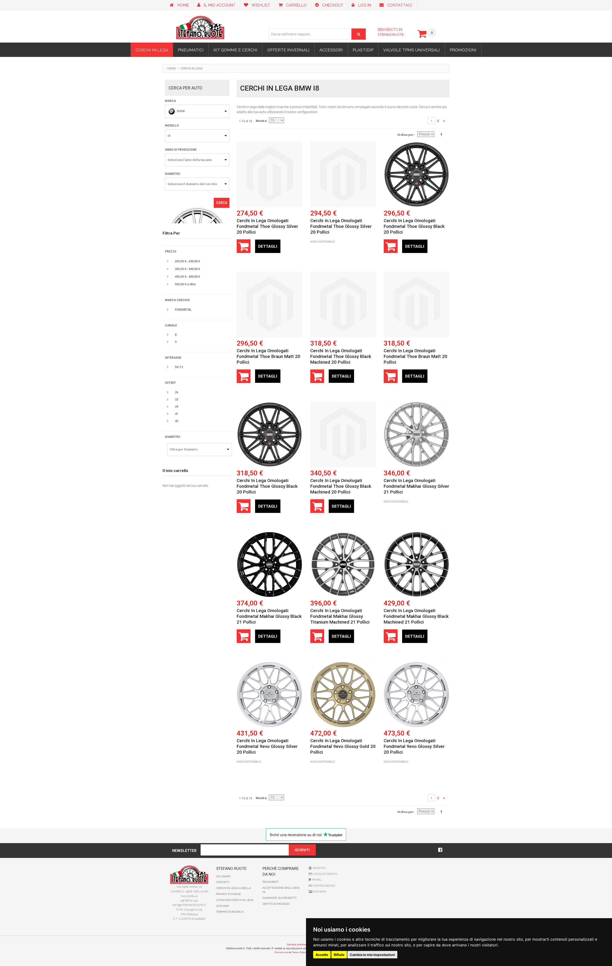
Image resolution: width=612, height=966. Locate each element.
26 (176, 392)
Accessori (331, 50)
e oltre (185, 284)
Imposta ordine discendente (442, 134)
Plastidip (363, 50)
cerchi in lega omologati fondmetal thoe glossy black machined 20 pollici (340, 356)
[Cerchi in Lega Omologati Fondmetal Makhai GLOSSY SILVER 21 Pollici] (416, 434)
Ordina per (405, 135)
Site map (222, 906)
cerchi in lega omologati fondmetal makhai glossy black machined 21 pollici (416, 616)
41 (176, 414)
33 (176, 399)
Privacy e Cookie (228, 894)
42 (176, 421)
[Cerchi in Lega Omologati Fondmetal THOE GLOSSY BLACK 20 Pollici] (416, 174)
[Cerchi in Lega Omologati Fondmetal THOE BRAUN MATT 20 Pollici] (269, 304)
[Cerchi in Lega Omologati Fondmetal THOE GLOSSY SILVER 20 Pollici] (269, 174)
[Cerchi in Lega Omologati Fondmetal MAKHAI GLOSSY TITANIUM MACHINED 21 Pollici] (343, 564)
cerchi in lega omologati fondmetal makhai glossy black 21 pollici (269, 616)
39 (176, 406)
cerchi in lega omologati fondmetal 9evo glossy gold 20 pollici (343, 746)
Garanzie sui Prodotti (279, 898)
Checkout (332, 5)
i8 (169, 135)
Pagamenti (270, 882)
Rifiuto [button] (339, 955)
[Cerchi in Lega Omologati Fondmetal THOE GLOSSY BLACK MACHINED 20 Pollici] (343, 304)
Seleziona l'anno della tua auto (190, 160)
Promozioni (463, 50)
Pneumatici (191, 50)
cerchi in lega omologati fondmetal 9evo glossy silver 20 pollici (267, 746)
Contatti (222, 882)
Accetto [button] (322, 955)
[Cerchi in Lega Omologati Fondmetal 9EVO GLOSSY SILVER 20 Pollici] (269, 694)
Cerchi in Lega (152, 50)
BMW (181, 111)
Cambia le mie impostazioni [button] (372, 955)
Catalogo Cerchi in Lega (234, 900)
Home (183, 5)
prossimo (444, 120)
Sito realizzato (281, 952)
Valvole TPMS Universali (411, 50)
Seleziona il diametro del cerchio (192, 184)
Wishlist (260, 5)
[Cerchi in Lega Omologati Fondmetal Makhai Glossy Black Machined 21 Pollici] (416, 564)
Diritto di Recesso (276, 904)
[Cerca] (358, 34)
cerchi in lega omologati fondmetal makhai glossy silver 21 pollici (416, 486)
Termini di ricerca (230, 911)
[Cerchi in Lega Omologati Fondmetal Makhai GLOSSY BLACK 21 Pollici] (269, 564)
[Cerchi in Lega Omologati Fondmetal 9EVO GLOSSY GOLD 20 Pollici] (343, 694)
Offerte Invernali (288, 50)
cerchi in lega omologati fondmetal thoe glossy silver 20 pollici (267, 226)
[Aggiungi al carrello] (244, 246)
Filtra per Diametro (184, 449)
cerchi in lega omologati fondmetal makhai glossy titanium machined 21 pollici (340, 616)
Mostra (261, 121)
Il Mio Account (219, 5)
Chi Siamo (223, 876)
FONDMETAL (183, 309)
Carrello (296, 5)
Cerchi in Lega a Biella (233, 888)
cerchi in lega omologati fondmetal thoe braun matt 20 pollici (268, 356)
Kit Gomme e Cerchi (235, 50)
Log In (364, 5)
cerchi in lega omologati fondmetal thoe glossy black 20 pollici (414, 226)
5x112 (179, 367)
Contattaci (399, 5)
